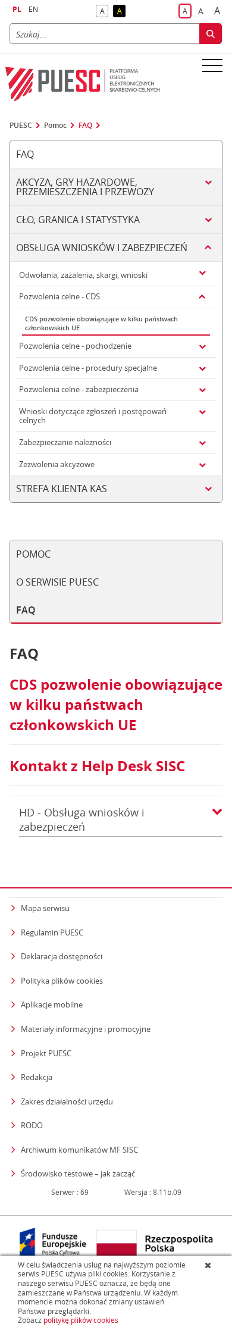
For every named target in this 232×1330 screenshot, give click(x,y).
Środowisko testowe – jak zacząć (78, 1173)
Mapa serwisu (45, 908)
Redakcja (36, 1077)
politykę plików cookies (80, 1320)
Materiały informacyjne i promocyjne (86, 1029)
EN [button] (33, 9)
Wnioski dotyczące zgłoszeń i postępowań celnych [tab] (93, 416)
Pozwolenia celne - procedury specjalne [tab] (88, 367)
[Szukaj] (210, 33)
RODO (32, 1125)
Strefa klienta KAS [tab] (61, 488)
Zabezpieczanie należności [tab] (65, 442)
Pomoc (55, 125)
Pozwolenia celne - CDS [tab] (59, 296)
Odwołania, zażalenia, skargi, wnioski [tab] (83, 275)
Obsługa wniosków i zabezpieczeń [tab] (101, 247)
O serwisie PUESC (57, 582)
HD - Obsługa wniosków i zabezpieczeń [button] (82, 819)
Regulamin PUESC (52, 932)
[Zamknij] (209, 1265)
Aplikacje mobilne (52, 1004)
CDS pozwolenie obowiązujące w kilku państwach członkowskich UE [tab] (101, 323)
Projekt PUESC (46, 1053)
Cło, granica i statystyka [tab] (78, 219)
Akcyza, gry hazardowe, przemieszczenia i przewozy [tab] (85, 187)
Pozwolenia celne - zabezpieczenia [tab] (79, 389)
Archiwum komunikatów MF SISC (79, 1149)
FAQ (85, 125)
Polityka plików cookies (62, 980)
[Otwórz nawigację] (212, 65)
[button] (217, 820)
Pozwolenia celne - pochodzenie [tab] (75, 345)
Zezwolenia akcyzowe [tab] (57, 464)
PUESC (21, 125)
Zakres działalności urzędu (67, 1101)
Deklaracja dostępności (61, 956)
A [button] (104, 11)
